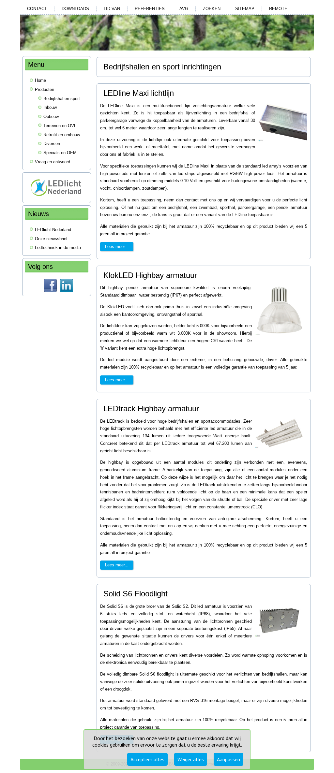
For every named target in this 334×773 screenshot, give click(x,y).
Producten (44, 89)
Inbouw (50, 107)
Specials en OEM (60, 152)
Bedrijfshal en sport (61, 98)
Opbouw (51, 116)
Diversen (51, 143)
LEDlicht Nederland (53, 229)
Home (40, 80)
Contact (37, 8)
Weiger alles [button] (190, 759)
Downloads (75, 8)
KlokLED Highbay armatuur (150, 275)
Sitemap (244, 8)
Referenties (150, 8)
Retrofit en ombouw (61, 134)
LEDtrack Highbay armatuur (151, 408)
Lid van (112, 8)
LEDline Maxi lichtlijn (138, 93)
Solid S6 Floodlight (135, 593)
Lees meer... (117, 246)
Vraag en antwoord (52, 161)
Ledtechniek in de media (58, 247)
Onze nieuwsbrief (51, 238)
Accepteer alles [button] (147, 759)
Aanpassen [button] (228, 759)
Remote (278, 8)
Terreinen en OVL (59, 125)
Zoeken (211, 8)
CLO (256, 506)
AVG (183, 8)
